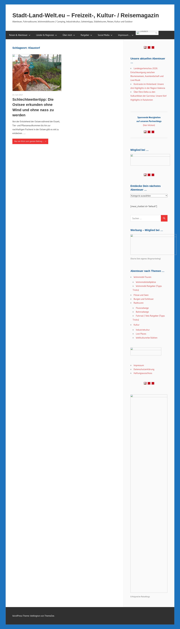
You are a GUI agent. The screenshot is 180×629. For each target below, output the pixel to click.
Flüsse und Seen (141, 295)
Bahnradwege (142, 311)
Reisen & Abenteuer (18, 35)
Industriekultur (143, 329)
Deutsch (144, 31)
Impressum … (124, 35)
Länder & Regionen (45, 35)
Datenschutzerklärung (144, 369)
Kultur (136, 324)
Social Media (104, 35)
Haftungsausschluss (143, 373)
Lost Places (141, 333)
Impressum (139, 365)
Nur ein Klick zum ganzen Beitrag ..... (29, 141)
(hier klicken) (149, 121)
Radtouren (138, 302)
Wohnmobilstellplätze (146, 282)
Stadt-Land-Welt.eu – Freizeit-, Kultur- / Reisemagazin (85, 15)
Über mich (67, 35)
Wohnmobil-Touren (142, 277)
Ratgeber (85, 35)
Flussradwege (142, 308)
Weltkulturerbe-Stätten (146, 337)
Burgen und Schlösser (144, 299)
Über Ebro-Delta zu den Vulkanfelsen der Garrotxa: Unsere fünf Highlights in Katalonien (148, 95)
